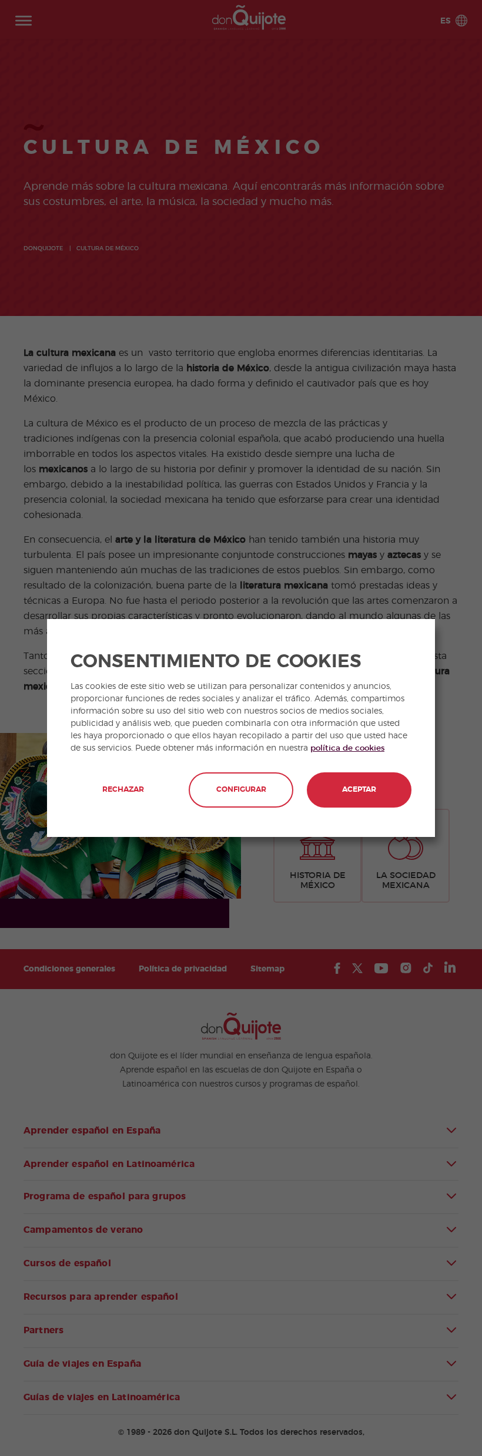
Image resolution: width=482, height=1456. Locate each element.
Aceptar (359, 789)
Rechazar (123, 789)
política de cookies (347, 748)
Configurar (241, 789)
